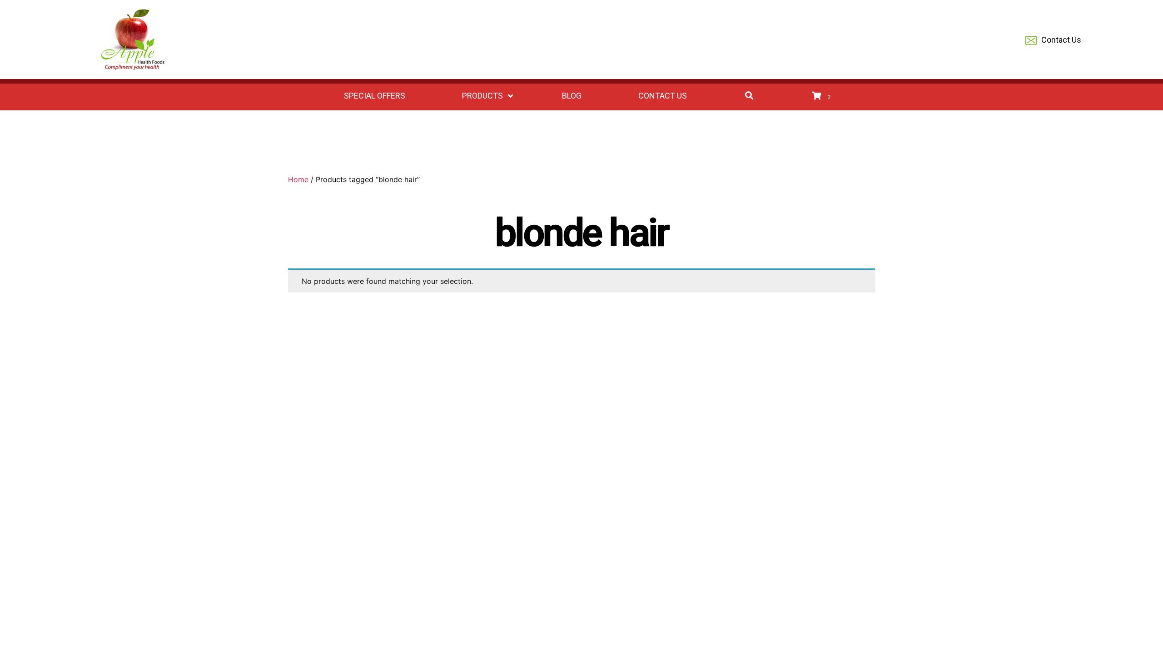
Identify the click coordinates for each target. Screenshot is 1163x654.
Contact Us (1061, 40)
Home (298, 179)
